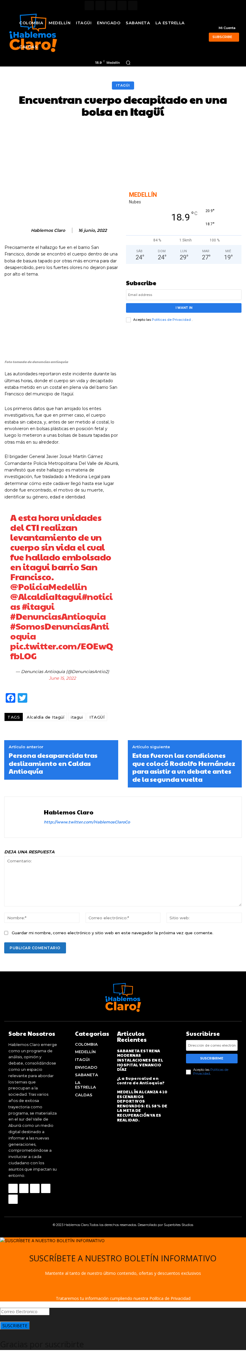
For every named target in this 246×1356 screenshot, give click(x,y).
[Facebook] (89, 5)
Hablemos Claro (48, 230)
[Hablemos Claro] (23, 230)
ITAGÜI (123, 85)
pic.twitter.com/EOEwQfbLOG (61, 651)
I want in (184, 308)
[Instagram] (100, 5)
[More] (221, 132)
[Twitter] (122, 5)
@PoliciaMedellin (48, 586)
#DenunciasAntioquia (58, 616)
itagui (77, 717)
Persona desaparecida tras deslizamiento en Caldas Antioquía (53, 763)
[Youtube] (132, 5)
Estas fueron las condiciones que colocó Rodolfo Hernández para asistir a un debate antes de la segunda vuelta (183, 767)
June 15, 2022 (62, 678)
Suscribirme (211, 1058)
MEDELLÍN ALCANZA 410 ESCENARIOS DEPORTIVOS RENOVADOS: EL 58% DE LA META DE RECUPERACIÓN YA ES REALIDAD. (142, 1106)
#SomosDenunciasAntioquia (59, 631)
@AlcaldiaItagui (46, 596)
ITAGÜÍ (96, 717)
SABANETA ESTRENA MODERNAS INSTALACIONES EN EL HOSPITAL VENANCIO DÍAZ (140, 1060)
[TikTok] (111, 5)
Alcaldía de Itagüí (45, 717)
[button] (128, 62)
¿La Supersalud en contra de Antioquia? (141, 1081)
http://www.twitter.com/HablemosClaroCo (87, 822)
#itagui (38, 606)
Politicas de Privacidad (172, 320)
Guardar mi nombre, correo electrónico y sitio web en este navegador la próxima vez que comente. (112, 932)
